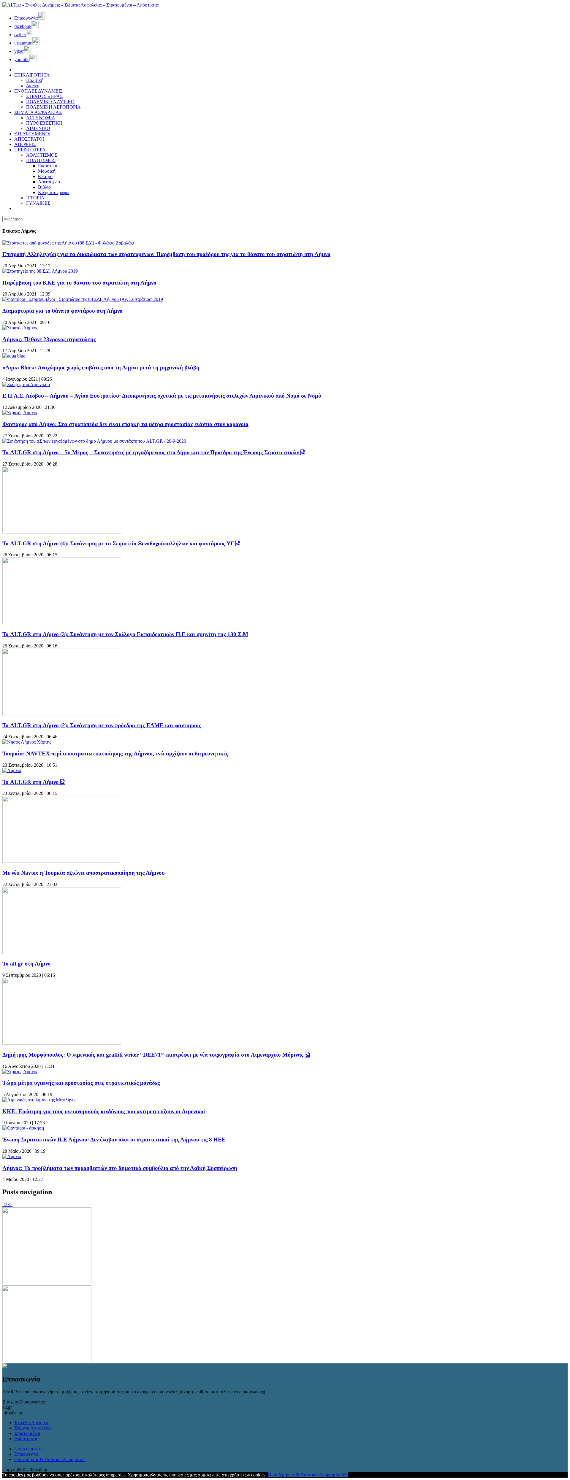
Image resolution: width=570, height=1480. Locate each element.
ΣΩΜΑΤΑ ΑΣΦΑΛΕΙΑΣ (38, 112)
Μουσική (47, 171)
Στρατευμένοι (27, 1433)
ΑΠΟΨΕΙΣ (25, 144)
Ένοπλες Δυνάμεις (31, 1422)
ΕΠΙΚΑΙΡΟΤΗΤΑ (32, 74)
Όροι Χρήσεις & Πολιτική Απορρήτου (304, 1474)
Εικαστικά (47, 165)
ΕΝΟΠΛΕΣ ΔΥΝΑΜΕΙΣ (38, 90)
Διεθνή (32, 85)
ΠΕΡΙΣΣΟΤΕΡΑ (30, 149)
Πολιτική (34, 80)
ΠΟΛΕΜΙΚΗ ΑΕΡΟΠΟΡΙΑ (53, 106)
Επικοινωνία (26, 1454)
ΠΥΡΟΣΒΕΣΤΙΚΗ (44, 123)
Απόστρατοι (25, 1438)
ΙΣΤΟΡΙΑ (35, 197)
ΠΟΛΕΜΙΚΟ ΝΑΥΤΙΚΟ (50, 101)
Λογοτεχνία (49, 181)
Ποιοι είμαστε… (30, 1448)
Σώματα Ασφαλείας (32, 1427)
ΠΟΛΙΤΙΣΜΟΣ (41, 160)
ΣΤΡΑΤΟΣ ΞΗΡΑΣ (44, 96)
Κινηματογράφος (54, 192)
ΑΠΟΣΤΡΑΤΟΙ (29, 139)
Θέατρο (45, 176)
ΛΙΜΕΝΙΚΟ (38, 128)
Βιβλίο (44, 187)
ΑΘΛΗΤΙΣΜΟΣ (41, 155)
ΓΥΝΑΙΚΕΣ (38, 203)
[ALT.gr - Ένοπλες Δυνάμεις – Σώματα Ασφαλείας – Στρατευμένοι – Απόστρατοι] (80, 4)
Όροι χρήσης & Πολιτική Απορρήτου (49, 1459)
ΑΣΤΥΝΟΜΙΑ (40, 117)
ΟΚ (344, 1474)
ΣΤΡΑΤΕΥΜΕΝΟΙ (32, 133)
